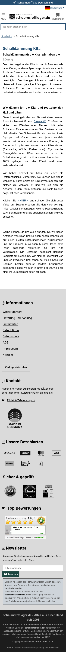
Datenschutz (11, 336)
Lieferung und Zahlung (17, 318)
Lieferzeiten (10, 324)
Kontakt (8, 354)
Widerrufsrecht (13, 312)
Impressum (10, 348)
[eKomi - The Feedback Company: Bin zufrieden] (25, 527)
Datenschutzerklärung (15, 594)
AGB (6, 342)
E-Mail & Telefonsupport (21, 400)
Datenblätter (11, 330)
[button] (33, 27)
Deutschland (56, 8)
